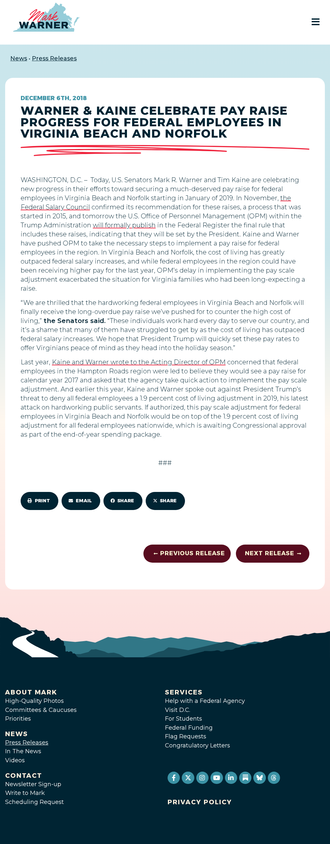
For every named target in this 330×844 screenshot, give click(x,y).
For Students (183, 718)
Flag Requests (185, 736)
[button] (39, 501)
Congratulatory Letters (197, 745)
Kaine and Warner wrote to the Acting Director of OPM (139, 362)
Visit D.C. (177, 710)
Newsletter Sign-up (33, 784)
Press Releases (54, 58)
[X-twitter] (188, 778)
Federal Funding (189, 727)
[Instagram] (202, 778)
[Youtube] (216, 778)
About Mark (31, 692)
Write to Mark (25, 793)
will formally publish (124, 225)
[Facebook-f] (174, 778)
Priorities (18, 718)
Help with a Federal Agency (205, 700)
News (18, 58)
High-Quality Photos (34, 700)
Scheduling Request (34, 802)
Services (184, 692)
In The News (23, 751)
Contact (23, 775)
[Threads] (274, 778)
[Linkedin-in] (231, 778)
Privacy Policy (200, 802)
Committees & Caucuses (41, 710)
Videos (15, 760)
